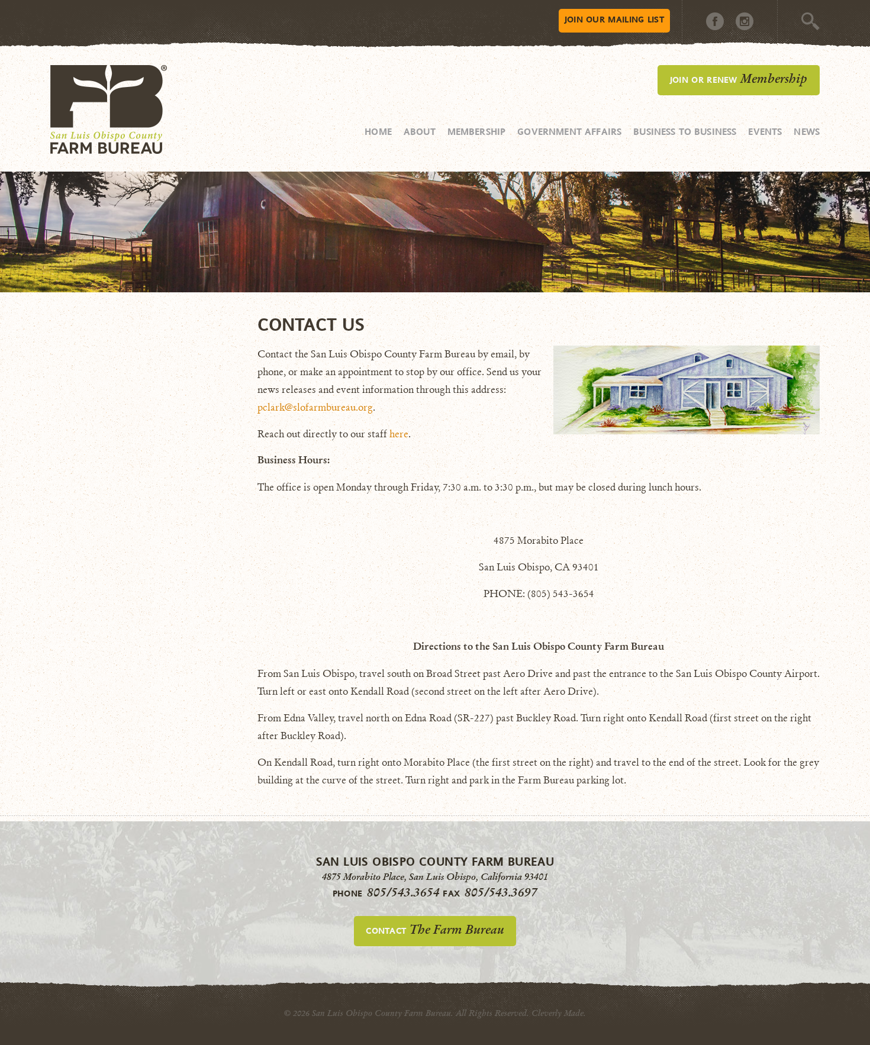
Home (378, 131)
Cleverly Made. (558, 1013)
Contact (435, 929)
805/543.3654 (403, 892)
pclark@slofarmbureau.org (315, 407)
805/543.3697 (501, 892)
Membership (476, 131)
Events (765, 131)
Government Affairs (569, 131)
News (807, 131)
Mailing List (614, 19)
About (420, 131)
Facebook (715, 21)
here (398, 434)
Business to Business (684, 131)
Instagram (744, 21)
